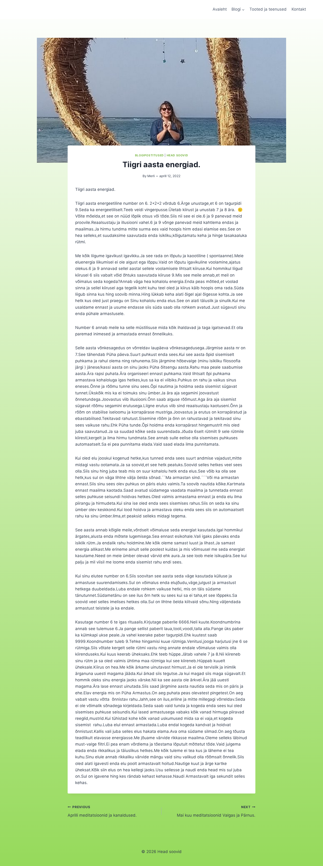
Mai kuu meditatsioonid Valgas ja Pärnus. (216, 811)
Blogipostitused (149, 155)
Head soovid (177, 155)
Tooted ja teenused (268, 9)
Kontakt (299, 9)
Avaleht (220, 9)
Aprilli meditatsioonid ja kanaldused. (102, 811)
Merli (151, 176)
